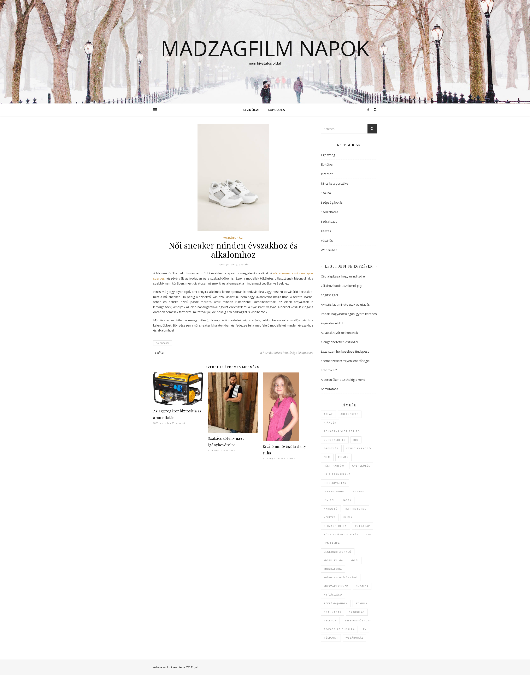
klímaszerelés (335, 525)
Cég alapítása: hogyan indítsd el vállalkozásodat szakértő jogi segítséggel (343, 285)
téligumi (331, 637)
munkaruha (333, 569)
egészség (331, 448)
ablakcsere (350, 414)
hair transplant (337, 474)
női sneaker (162, 343)
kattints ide (356, 508)
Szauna (326, 193)
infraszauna (334, 491)
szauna (361, 603)
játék (347, 500)
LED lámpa (332, 543)
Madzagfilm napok (265, 48)
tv (364, 629)
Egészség (328, 155)
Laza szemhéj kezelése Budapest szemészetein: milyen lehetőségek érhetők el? (345, 360)
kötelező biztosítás (341, 534)
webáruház (354, 637)
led (368, 534)
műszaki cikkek (336, 586)
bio (356, 439)
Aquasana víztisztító (342, 431)
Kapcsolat (277, 110)
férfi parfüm (334, 465)
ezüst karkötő (358, 448)
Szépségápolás (332, 202)
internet (359, 491)
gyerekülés (361, 465)
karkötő (331, 508)
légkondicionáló (338, 551)
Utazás (326, 231)
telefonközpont (358, 620)
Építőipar (327, 164)
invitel (329, 500)
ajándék (330, 422)
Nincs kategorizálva (334, 183)
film (327, 457)
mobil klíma (333, 560)
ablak (328, 414)
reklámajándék (336, 603)
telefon (330, 620)
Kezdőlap (251, 110)
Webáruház (233, 238)
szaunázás (332, 612)
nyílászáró (333, 594)
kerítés (330, 517)
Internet (327, 174)
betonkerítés (335, 439)
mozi (355, 560)
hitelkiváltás (335, 482)
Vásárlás (327, 240)
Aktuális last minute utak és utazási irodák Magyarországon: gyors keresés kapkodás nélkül (349, 313)
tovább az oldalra (339, 629)
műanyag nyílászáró (341, 577)
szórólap (357, 612)
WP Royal (192, 667)
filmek (343, 457)
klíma (347, 517)
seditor (160, 352)
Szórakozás (329, 221)
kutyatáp (362, 525)
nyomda (362, 586)
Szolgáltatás (329, 212)
